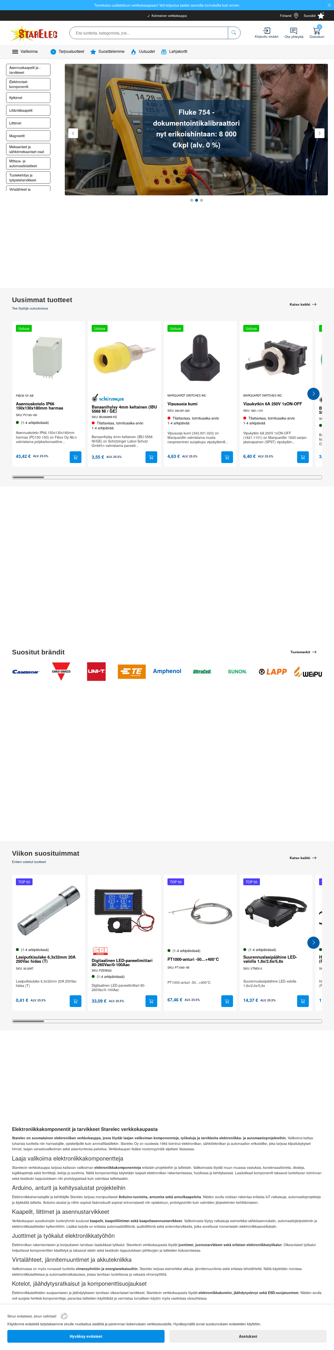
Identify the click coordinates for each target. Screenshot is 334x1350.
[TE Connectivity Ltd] (132, 671)
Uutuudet (147, 51)
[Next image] (303, 359)
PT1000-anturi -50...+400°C (193, 959)
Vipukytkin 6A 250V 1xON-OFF (272, 404)
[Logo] (34, 33)
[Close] (329, 5)
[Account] (266, 30)
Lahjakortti (178, 51)
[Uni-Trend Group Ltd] (96, 671)
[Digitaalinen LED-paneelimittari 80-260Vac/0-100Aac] (124, 911)
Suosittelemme (111, 51)
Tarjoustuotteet (71, 51)
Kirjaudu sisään (266, 36)
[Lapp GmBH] (273, 671)
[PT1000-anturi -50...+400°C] (200, 911)
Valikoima (29, 51)
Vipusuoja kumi (182, 404)
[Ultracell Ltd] (202, 671)
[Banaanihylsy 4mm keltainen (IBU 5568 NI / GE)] (124, 357)
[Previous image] (249, 359)
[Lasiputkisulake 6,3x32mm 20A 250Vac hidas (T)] (48, 911)
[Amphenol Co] (167, 671)
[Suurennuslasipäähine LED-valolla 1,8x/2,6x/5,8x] (276, 911)
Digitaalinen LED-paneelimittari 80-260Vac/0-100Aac (122, 962)
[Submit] (75, 457)
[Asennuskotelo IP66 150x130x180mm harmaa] (48, 357)
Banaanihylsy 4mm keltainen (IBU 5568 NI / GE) (124, 409)
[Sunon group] (237, 671)
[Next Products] (313, 394)
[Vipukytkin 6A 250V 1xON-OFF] (276, 357)
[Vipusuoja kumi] (200, 357)
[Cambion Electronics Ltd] (26, 671)
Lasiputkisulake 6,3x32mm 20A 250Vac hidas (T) (46, 959)
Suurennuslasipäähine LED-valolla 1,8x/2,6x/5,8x (270, 959)
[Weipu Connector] (308, 671)
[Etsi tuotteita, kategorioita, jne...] (234, 33)
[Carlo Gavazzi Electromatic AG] (61, 671)
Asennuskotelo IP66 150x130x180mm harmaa (39, 406)
